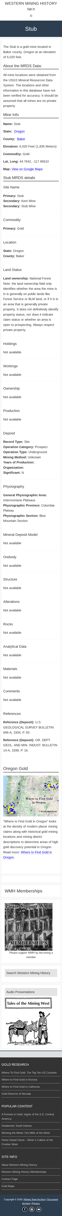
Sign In (31, 9)
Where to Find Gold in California (21, 1086)
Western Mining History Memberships (24, 1171)
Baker (21, 139)
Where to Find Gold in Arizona (19, 1079)
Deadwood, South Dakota (17, 1125)
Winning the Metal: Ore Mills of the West (26, 1132)
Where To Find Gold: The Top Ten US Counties (29, 1072)
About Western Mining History (19, 1164)
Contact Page (10, 1179)
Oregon (19, 131)
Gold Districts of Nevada (16, 1093)
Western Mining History (31, 4)
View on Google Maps (27, 169)
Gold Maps (8, 1186)
